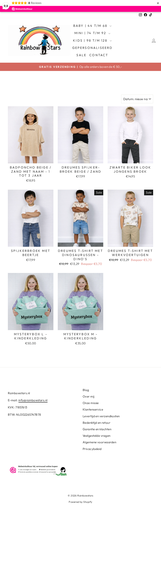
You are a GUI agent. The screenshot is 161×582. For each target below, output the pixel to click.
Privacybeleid (92, 449)
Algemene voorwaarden (99, 442)
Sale (81, 55)
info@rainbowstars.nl (33, 400)
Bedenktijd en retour (96, 423)
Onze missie (91, 403)
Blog (86, 390)
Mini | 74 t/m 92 (90, 33)
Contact (98, 55)
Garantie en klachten (97, 429)
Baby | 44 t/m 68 (91, 26)
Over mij (88, 396)
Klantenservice (93, 409)
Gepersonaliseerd (92, 48)
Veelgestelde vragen (97, 436)
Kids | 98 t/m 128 (91, 40)
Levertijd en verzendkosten (101, 416)
